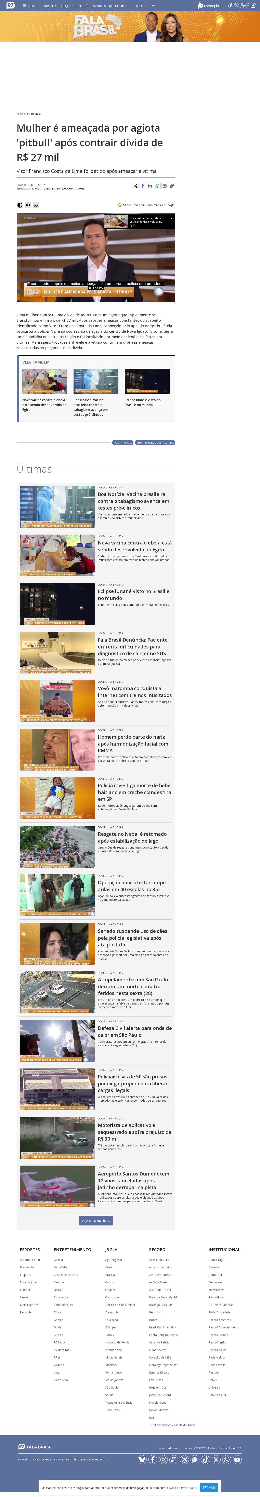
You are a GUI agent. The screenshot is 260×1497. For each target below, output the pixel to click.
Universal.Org (217, 1395)
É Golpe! (110, 1327)
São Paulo (112, 1387)
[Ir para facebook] (230, 5)
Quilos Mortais (158, 1410)
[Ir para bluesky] (142, 1459)
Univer (213, 1380)
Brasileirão (27, 1267)
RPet (57, 1357)
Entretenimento (72, 1249)
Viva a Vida (61, 1380)
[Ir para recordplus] (195, 1459)
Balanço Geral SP (160, 1305)
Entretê (82, 6)
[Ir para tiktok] (205, 1459)
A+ (28, 205)
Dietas (58, 1290)
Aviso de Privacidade (182, 1488)
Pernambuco (113, 1372)
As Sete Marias (159, 1282)
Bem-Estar (61, 1267)
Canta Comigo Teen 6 (163, 1335)
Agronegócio (113, 1260)
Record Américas (220, 1320)
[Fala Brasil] (130, 26)
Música (58, 1335)
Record (127, 6)
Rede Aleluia (217, 1357)
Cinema (59, 1282)
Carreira (214, 1267)
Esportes (99, 6)
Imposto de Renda (117, 1342)
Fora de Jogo (28, 1282)
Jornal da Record (160, 1395)
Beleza (58, 1260)
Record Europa (218, 1335)
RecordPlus (216, 1297)
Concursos (112, 1297)
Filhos (58, 1312)
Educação (111, 1320)
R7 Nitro (59, 1342)
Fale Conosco (41, 1459)
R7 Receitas (61, 1350)
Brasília (50, 6)
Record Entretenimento (224, 1327)
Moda (58, 1327)
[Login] (253, 6)
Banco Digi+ (217, 1260)
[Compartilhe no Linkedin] (150, 186)
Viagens (59, 1365)
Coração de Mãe (160, 1357)
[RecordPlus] (209, 5)
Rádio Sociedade (220, 1312)
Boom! (153, 1320)
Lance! (24, 1297)
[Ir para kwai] (173, 1459)
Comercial (215, 1275)
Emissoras (215, 1282)
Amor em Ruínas (160, 1275)
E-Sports (25, 1275)
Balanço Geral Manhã (163, 1297)
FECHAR (209, 1487)
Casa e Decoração (66, 1275)
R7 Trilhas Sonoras (221, 1305)
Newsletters (216, 1290)
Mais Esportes (29, 1305)
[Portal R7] (10, 5)
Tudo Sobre (113, 1410)
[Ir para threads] (184, 1459)
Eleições (66, 6)
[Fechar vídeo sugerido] (171, 218)
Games (58, 1320)
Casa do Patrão (159, 1342)
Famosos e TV (63, 1305)
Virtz (57, 1372)
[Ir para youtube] (237, 1459)
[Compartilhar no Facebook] (143, 186)
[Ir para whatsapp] (226, 1459)
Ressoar (214, 1372)
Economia (111, 1312)
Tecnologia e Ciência (118, 1402)
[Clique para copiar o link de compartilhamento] (172, 186)
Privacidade (61, 1459)
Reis (152, 1417)
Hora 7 (109, 1335)
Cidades (110, 1290)
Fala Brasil (35, 114)
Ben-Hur (154, 1312)
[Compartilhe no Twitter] (135, 186)
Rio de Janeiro (114, 1380)
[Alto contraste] (20, 205)
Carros (109, 1282)
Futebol (25, 1290)
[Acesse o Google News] (164, 185)
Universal (215, 1387)
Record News (146, 6)
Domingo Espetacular (163, 1365)
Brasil (109, 1267)
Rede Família (217, 1365)
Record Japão (217, 1342)
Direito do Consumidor (120, 1305)
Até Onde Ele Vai (160, 1290)
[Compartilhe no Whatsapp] (157, 186)
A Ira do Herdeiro (160, 1267)
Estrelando (61, 1297)
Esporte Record (159, 1372)
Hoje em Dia (157, 1387)
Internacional (113, 1350)
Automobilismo (30, 1260)
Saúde (109, 1395)
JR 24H (113, 6)
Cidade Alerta (158, 1350)
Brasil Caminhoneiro (162, 1327)
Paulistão (26, 1312)
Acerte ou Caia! (159, 1260)
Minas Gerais (113, 1357)
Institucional (224, 1249)
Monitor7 (111, 1365)
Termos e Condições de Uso (90, 1459)
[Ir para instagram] (242, 5)
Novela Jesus (157, 1402)
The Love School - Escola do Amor (172, 1425)
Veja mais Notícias (96, 1221)
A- (36, 205)
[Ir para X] (236, 5)
